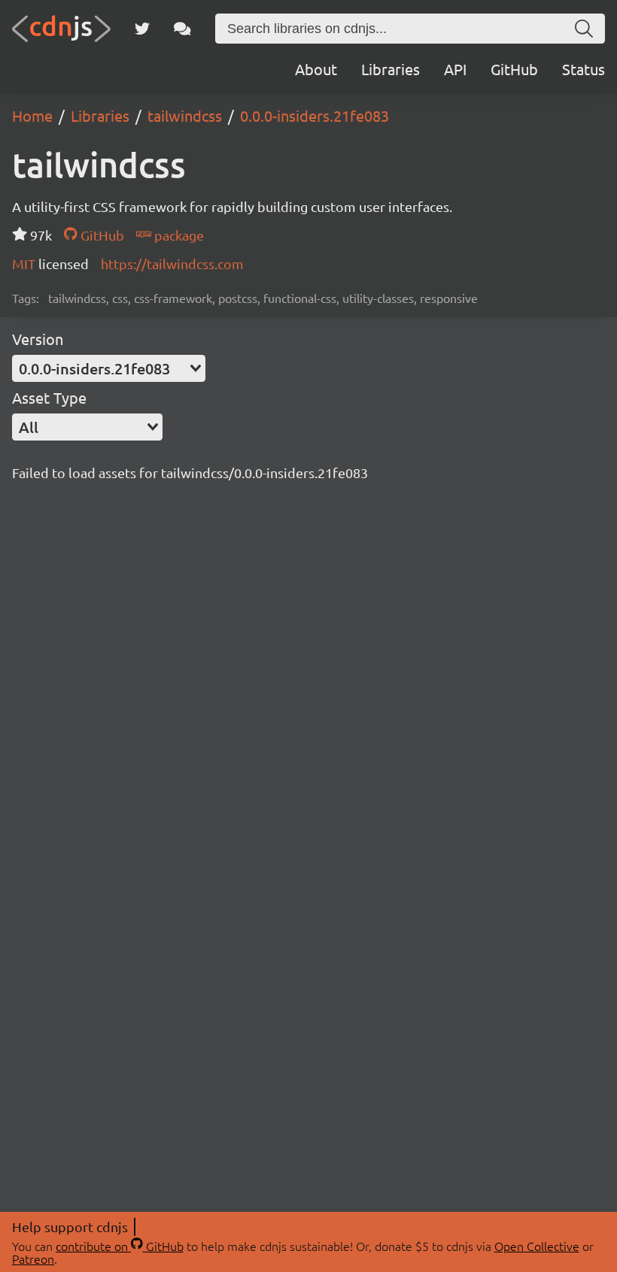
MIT (25, 263)
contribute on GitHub (120, 1245)
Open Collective (536, 1245)
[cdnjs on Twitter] (142, 28)
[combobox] (108, 368)
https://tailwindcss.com (172, 263)
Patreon (33, 1258)
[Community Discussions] (182, 28)
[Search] (584, 29)
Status (583, 68)
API (455, 68)
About (316, 68)
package (177, 235)
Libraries (390, 68)
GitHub (514, 68)
